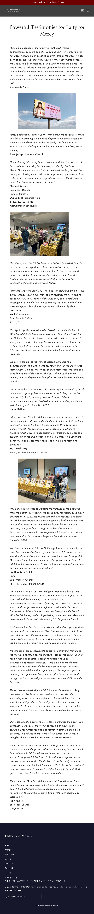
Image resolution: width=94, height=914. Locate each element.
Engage (8, 849)
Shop (7, 844)
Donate (8, 858)
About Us (9, 863)
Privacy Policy (11, 877)
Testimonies (10, 854)
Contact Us (9, 868)
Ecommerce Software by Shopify (47, 905)
